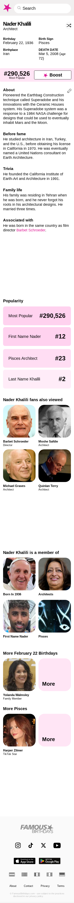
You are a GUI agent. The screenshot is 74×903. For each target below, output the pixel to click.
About (12, 886)
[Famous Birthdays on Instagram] (16, 845)
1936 (29, 43)
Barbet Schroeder (30, 230)
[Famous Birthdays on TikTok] (29, 845)
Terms (61, 886)
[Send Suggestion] (69, 91)
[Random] (69, 25)
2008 (54, 53)
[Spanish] (12, 874)
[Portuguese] (24, 874)
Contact (28, 886)
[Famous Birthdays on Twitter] (41, 845)
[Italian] (49, 874)
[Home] (37, 828)
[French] (37, 874)
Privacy (45, 886)
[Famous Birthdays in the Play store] (50, 861)
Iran (6, 53)
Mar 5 (43, 53)
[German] (62, 874)
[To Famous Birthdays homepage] (7, 8)
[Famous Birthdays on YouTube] (56, 845)
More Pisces (15, 708)
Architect (10, 29)
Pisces (44, 43)
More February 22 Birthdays (30, 653)
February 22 (13, 43)
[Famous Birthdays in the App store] (24, 861)
